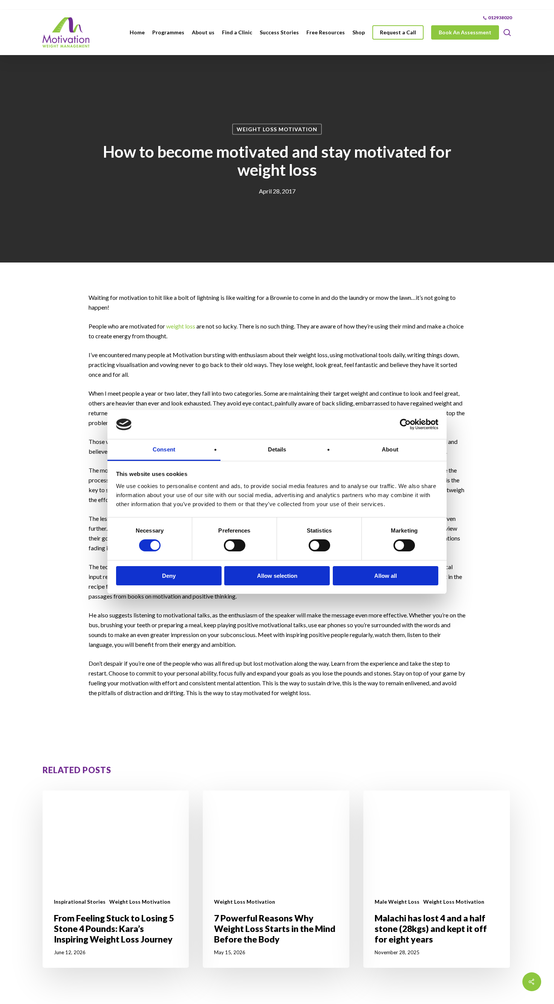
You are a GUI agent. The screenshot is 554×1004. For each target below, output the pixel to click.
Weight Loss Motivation (277, 129)
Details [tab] (277, 449)
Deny (169, 576)
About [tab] (390, 449)
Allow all (385, 576)
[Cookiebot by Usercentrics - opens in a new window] (405, 424)
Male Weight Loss (397, 901)
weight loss (180, 326)
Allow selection (277, 576)
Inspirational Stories (80, 901)
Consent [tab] (164, 449)
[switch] (234, 545)
